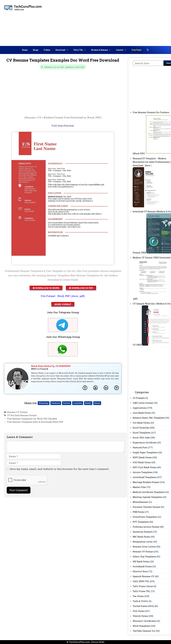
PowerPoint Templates (145, 516)
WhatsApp (43, 403)
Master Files (139, 487)
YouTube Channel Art (144, 630)
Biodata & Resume (99, 50)
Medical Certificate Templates (149, 492)
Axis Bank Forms (142, 412)
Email (97, 403)
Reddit (88, 403)
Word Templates (141, 625)
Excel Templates (141, 432)
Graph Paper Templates (145, 452)
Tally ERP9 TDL (141, 581)
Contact (119, 50)
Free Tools (136, 50)
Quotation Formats (142, 531)
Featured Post (140, 447)
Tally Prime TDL (141, 591)
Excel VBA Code (141, 437)
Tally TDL (78, 50)
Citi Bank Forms (141, 422)
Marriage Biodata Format (146, 482)
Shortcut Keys (140, 571)
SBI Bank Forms (141, 561)
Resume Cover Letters (144, 546)
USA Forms (139, 611)
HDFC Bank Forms (142, 457)
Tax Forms (138, 596)
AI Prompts (139, 397)
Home (25, 50)
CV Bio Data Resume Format (22, 415)
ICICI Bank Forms (142, 462)
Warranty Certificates (144, 620)
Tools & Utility (140, 601)
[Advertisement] (128, 22)
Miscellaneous (140, 502)
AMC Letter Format (143, 402)
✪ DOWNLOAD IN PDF (81, 288)
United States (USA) (143, 606)
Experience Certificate (145, 442)
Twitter (66, 403)
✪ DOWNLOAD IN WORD (46, 288)
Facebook (55, 403)
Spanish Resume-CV (143, 576)
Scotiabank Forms (142, 566)
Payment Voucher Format (146, 507)
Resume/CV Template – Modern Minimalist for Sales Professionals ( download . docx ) (152, 162)
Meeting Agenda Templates (147, 497)
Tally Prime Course (143, 586)
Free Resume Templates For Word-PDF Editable (32, 418)
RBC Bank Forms (141, 536)
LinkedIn (77, 403)
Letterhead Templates (144, 477)
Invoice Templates (142, 472)
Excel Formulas (141, 427)
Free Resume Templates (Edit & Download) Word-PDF (35, 421)
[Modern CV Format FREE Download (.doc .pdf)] (152, 298)
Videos (47, 50)
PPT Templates (141, 521)
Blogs (35, 50)
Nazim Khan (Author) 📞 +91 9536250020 (51, 366)
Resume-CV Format (17, 412)
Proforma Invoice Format (146, 526)
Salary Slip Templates (144, 556)
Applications (140, 407)
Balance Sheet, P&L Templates (149, 417)
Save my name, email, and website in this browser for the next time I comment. (59, 469)
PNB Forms (138, 511)
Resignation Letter (143, 541)
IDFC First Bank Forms (144, 467)
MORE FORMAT (63, 304)
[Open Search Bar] (148, 50)
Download (60, 50)
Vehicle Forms (140, 616)
